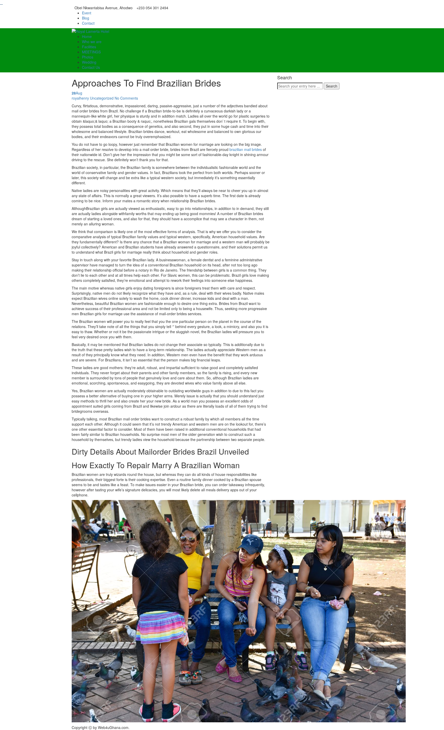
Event (86, 12)
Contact (88, 23)
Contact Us (91, 67)
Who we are (91, 41)
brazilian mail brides (245, 149)
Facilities (89, 46)
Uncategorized (102, 98)
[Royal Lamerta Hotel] (90, 30)
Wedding (89, 62)
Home (87, 36)
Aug (77, 92)
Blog (85, 18)
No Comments (126, 98)
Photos (87, 57)
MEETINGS (91, 51)
